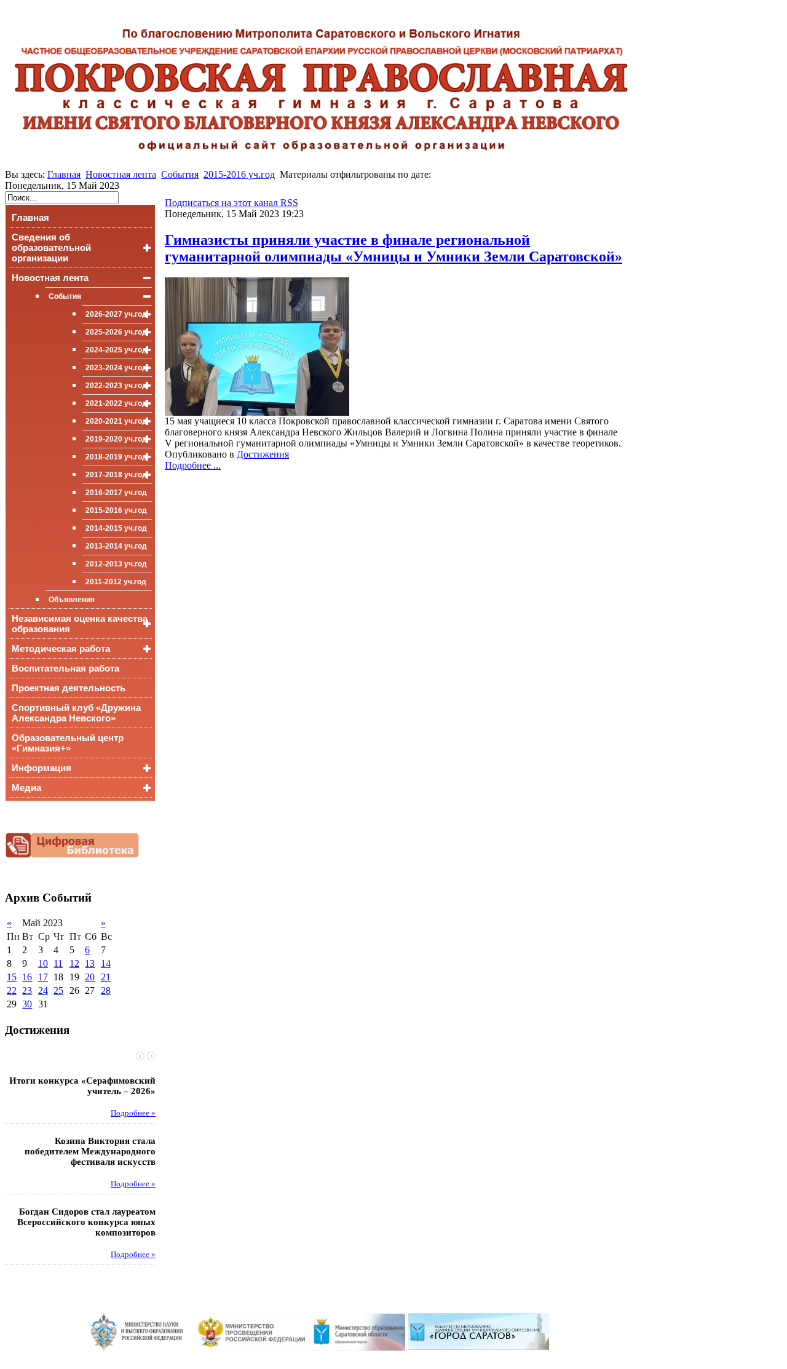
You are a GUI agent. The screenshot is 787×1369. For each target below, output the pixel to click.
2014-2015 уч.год (116, 528)
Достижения (263, 454)
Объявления (72, 599)
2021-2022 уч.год (116, 403)
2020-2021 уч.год (116, 421)
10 (43, 963)
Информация (41, 768)
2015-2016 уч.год (239, 174)
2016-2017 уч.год (116, 492)
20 (90, 977)
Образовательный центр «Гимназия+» (68, 742)
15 (12, 977)
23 (27, 990)
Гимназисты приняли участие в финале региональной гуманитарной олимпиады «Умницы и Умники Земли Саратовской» (393, 248)
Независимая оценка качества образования (80, 623)
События (180, 174)
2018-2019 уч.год (116, 457)
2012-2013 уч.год (116, 564)
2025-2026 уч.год (116, 332)
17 (43, 977)
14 (106, 963)
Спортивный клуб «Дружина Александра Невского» (76, 712)
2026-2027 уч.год (116, 314)
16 (27, 977)
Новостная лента (120, 174)
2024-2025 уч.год (116, 350)
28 (106, 990)
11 (58, 963)
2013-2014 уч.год (116, 546)
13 (90, 963)
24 (43, 990)
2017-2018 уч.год (116, 474)
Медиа (26, 787)
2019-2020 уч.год (116, 439)
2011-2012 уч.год (115, 581)
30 (27, 1004)
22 (12, 990)
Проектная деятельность (68, 688)
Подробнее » (133, 1113)
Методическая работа (61, 648)
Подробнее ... (193, 465)
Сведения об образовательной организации (51, 247)
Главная (64, 174)
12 (74, 963)
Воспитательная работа (65, 668)
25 (58, 990)
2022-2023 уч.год (116, 385)
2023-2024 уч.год (116, 367)
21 (106, 977)
